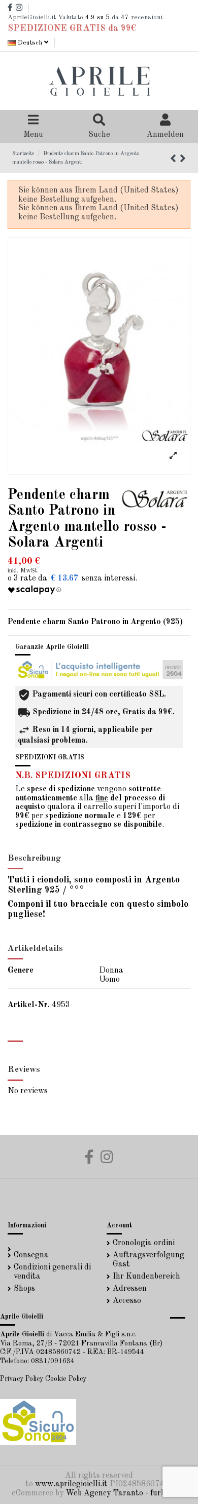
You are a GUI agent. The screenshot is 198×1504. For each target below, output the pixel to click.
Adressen (130, 1289)
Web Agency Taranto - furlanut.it (126, 1493)
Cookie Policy (65, 1378)
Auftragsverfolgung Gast (148, 1259)
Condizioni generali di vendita (52, 1272)
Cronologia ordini (144, 1243)
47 (125, 17)
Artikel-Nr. (29, 1005)
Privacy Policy (21, 1378)
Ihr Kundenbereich (146, 1276)
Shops (24, 1289)
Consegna (31, 1255)
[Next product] (183, 159)
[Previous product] (175, 159)
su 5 (97, 17)
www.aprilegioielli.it (71, 1484)
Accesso (127, 1301)
